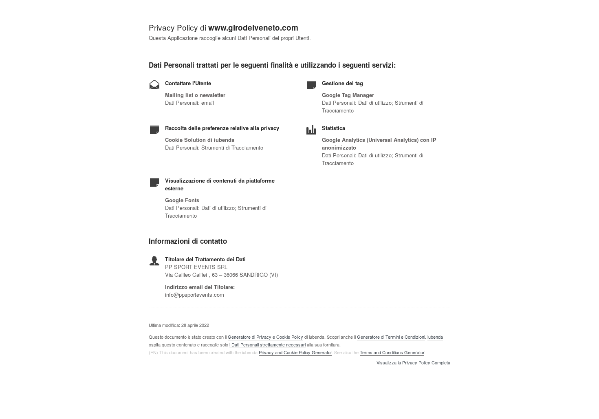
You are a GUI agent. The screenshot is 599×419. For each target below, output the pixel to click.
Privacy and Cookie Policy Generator (295, 352)
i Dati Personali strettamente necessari (267, 344)
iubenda (435, 336)
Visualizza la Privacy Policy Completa (413, 362)
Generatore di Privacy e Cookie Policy (265, 336)
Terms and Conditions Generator (392, 352)
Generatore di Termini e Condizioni (391, 336)
